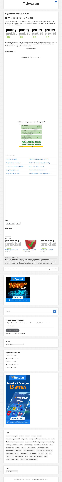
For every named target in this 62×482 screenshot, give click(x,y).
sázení (17, 447)
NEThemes (45, 479)
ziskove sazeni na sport (48, 263)
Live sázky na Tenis (14, 173)
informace (28, 442)
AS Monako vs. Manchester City (41, 163)
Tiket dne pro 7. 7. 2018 (46, 249)
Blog (7, 159)
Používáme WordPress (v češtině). (22, 479)
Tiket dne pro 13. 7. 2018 (11, 249)
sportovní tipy (9, 447)
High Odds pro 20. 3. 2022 (12, 364)
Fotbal (7, 259)
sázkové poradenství (10, 262)
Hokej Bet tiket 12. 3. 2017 (42, 159)
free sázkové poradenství (16, 259)
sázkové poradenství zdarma (22, 262)
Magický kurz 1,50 (14, 170)
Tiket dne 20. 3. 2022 (11, 367)
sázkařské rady (8, 260)
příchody (15, 444)
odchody (8, 444)
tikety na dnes (45, 262)
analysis (15, 436)
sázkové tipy (32, 262)
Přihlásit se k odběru (12, 330)
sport (51, 444)
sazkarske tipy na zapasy (49, 260)
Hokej (31, 439)
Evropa (27, 436)
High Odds (15, 257)
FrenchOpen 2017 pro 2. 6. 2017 (42, 173)
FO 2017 (31, 173)
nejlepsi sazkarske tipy (44, 259)
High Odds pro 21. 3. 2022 (12, 358)
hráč (53, 439)
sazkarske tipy (16, 260)
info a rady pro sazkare (33, 259)
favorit (33, 436)
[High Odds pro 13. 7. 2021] (31, 244)
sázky (16, 453)
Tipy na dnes (52, 262)
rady (21, 444)
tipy (50, 453)
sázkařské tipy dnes (24, 260)
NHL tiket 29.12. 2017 (40, 170)
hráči (7, 442)
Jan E (34, 442)
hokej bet (37, 439)
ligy (39, 442)
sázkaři (23, 447)
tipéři (45, 456)
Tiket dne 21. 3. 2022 (11, 361)
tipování (41, 453)
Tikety (30, 166)
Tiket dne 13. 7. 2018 (38, 166)
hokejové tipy (45, 439)
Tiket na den (38, 262)
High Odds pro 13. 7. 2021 (29, 249)
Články (30, 163)
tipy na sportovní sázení (10, 263)
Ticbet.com (31, 3)
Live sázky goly (13, 159)
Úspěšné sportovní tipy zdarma (35, 263)
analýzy (21, 436)
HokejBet (31, 159)
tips (46, 453)
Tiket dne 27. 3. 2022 (11, 355)
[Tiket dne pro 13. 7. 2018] (13, 244)
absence (8, 436)
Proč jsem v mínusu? (15, 163)
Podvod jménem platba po (16, 166)
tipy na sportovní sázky (22, 263)
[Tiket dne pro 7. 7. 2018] (48, 244)
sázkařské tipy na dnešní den (36, 260)
